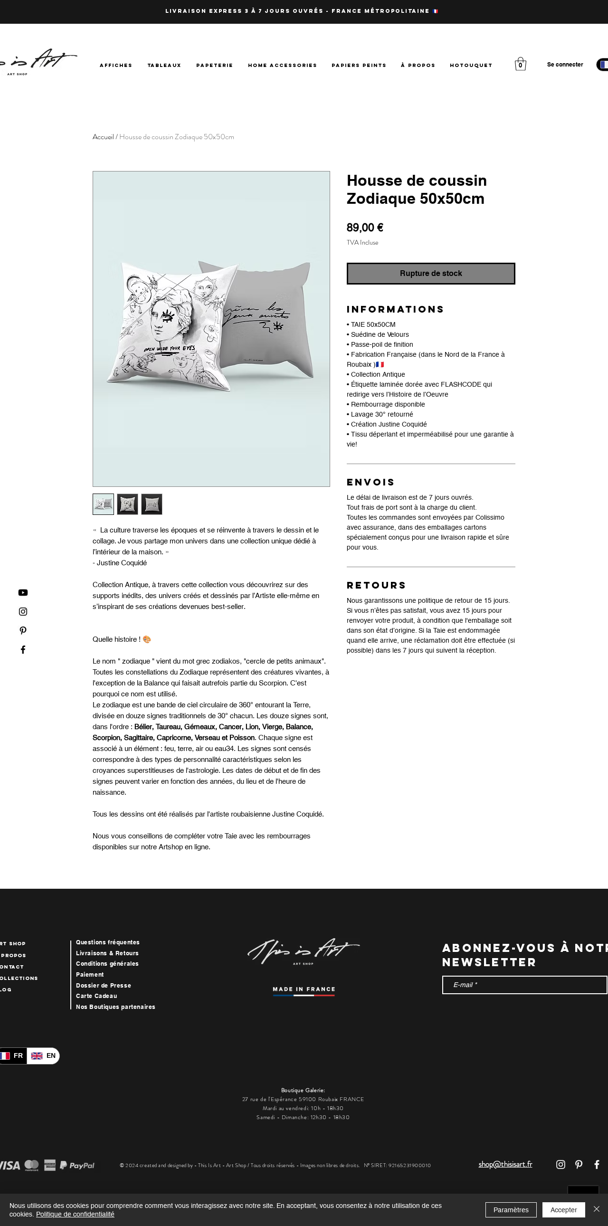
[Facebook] (23, 649)
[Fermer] (596, 1209)
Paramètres (511, 1210)
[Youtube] (23, 592)
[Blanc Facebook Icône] (597, 1164)
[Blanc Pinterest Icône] (579, 1164)
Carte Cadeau (96, 995)
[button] (520, 64)
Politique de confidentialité (75, 1214)
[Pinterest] (23, 630)
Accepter (564, 1210)
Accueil (103, 136)
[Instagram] (23, 611)
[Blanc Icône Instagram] (561, 1164)
